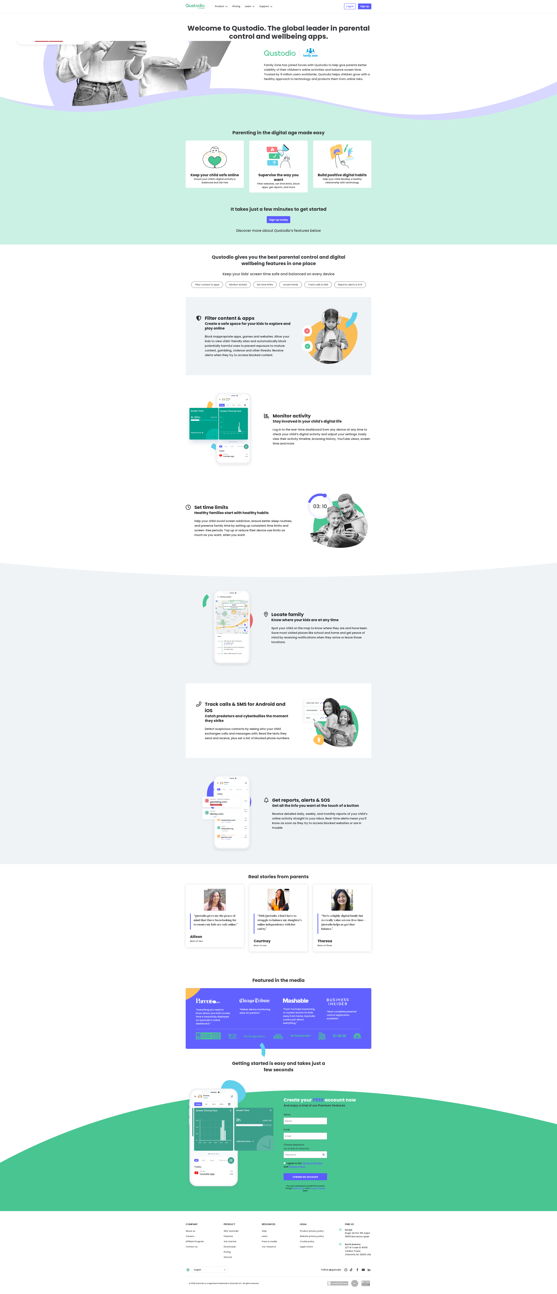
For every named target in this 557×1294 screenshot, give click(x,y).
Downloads (230, 1246)
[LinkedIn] (369, 1269)
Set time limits (265, 284)
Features (228, 1236)
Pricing (236, 6)
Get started (230, 1241)
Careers (190, 1236)
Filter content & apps (207, 284)
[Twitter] (351, 1269)
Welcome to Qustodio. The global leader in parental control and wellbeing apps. (278, 32)
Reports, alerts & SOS (350, 284)
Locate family (290, 284)
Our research (269, 1246)
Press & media (269, 1241)
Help (264, 1231)
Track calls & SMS (318, 284)
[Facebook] (357, 1269)
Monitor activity (238, 284)
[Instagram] (345, 1269)
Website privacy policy (312, 1236)
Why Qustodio (231, 1231)
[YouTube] (363, 1269)
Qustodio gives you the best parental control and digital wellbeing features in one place (278, 260)
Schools (228, 1257)
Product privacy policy (312, 1231)
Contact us (192, 1246)
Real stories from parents (278, 876)
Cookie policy (307, 1241)
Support (264, 6)
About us (190, 1231)
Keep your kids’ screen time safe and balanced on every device (278, 274)
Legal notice (306, 1246)
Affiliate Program (195, 1241)
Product (219, 6)
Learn (248, 6)
